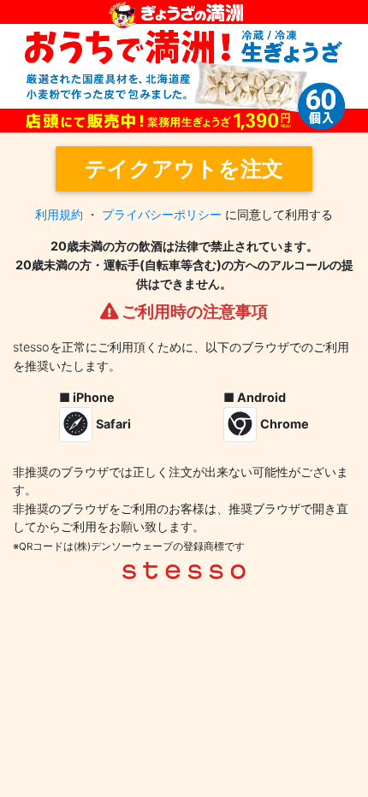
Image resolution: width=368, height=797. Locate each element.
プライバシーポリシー (162, 214)
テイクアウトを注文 (184, 168)
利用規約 (59, 214)
